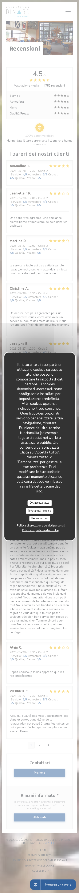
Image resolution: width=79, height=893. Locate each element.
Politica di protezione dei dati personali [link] (41, 526)
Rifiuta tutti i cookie (39, 511)
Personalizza (39, 518)
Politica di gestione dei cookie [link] (40, 530)
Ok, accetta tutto (39, 503)
